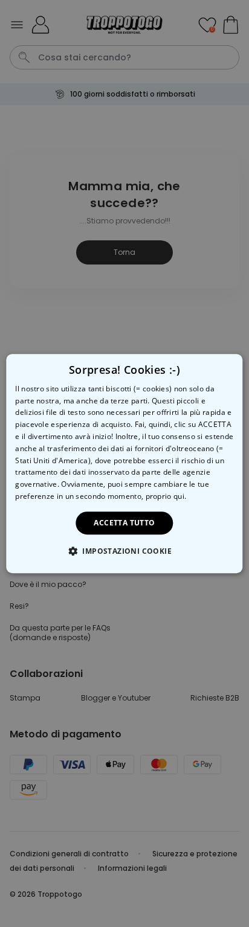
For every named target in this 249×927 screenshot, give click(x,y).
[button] (124, 551)
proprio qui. (166, 496)
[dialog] (124, 464)
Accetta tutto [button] (124, 523)
